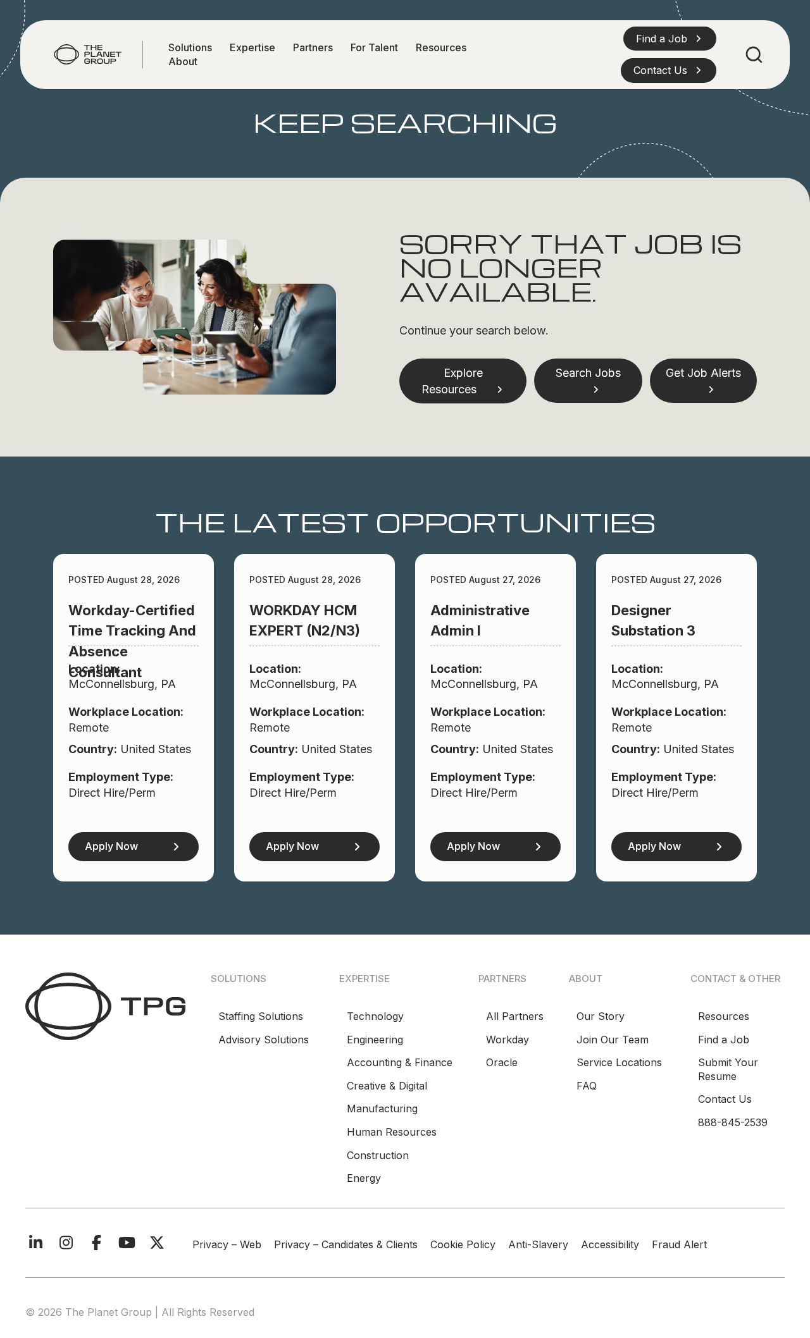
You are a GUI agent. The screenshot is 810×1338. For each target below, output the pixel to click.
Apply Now (111, 846)
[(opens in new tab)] (105, 1005)
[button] (669, 39)
